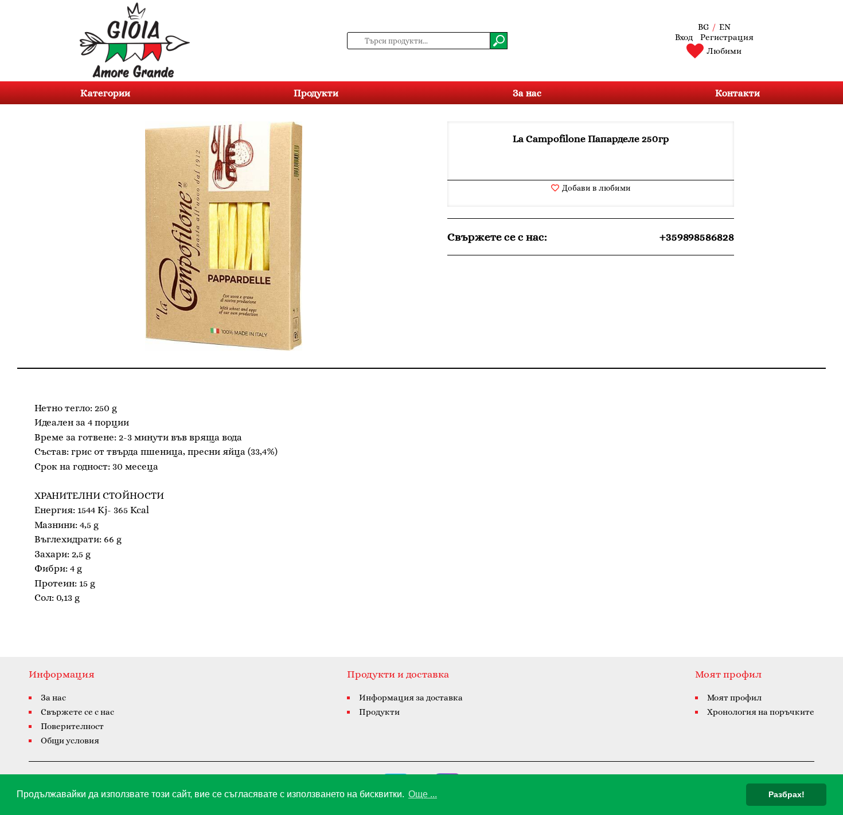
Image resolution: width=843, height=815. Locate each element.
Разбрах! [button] (786, 794)
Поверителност (72, 726)
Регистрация (727, 37)
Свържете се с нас (77, 712)
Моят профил (734, 697)
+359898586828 (696, 236)
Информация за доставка (411, 697)
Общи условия (70, 740)
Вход (684, 37)
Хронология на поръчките (760, 712)
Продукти (316, 93)
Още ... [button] (422, 794)
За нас (527, 93)
